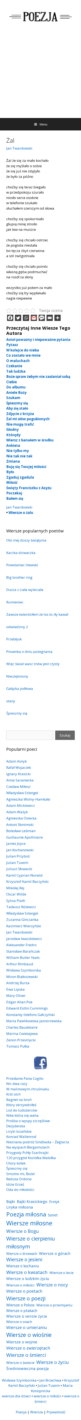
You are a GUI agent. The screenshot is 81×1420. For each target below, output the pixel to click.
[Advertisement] (40, 75)
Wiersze (36, 1412)
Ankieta (13, 445)
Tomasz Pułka (17, 1046)
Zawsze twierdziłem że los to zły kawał (37, 614)
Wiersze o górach (55, 1253)
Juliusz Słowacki (19, 868)
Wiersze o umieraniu (26, 1327)
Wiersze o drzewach (21, 1253)
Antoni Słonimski (20, 824)
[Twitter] (18, 317)
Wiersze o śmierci (26, 1354)
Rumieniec (14, 602)
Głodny (12, 429)
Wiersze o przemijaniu (54, 1305)
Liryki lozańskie (19, 1131)
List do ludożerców (21, 1110)
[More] (57, 317)
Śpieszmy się (17, 403)
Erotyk (54, 1201)
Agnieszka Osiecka (21, 818)
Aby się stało (17, 408)
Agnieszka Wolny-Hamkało (28, 799)
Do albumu (16, 387)
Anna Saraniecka (20, 780)
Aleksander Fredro (21, 944)
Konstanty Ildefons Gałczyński (30, 1014)
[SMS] (41, 317)
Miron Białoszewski (22, 976)
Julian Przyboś (18, 856)
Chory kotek (16, 1163)
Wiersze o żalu (21, 512)
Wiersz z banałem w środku (30, 440)
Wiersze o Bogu (22, 1231)
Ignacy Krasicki (18, 773)
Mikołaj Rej (15, 888)
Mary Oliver (16, 995)
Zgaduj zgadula (20, 477)
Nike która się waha (22, 1115)
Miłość (12, 482)
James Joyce (16, 843)
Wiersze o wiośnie (29, 1335)
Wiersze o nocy (52, 1285)
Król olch (13, 1094)
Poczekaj (14, 493)
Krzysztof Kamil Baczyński (27, 881)
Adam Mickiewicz (20, 805)
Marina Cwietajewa (22, 1033)
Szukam (13, 397)
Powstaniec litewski (22, 565)
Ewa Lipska (15, 989)
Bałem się (14, 498)
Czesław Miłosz (18, 786)
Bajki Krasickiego (32, 1201)
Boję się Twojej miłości (26, 466)
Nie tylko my (17, 450)
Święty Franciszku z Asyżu (29, 487)
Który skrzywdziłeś (21, 1104)
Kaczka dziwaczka (21, 552)
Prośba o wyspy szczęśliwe (28, 1120)
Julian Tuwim (17, 862)
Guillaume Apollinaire (24, 837)
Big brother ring (19, 577)
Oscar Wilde (16, 894)
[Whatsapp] (25, 317)
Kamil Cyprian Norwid (24, 875)
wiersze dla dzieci (16, 1396)
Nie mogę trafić (20, 424)
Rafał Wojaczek (18, 767)
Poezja (21, 1412)
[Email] (49, 317)
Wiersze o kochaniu (22, 1265)
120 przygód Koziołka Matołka (31, 1157)
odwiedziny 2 (17, 626)
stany (10, 701)
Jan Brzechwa (50, 1380)
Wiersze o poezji (25, 1298)
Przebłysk (14, 639)
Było (10, 471)
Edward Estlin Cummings (27, 1008)
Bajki (10, 1201)
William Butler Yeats (23, 957)
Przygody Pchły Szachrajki (27, 1152)
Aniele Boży (16, 392)
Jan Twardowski (19, 148)
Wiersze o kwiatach (27, 1272)
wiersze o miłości (47, 1396)
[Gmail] (33, 317)
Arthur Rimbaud (19, 964)
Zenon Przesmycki (21, 1040)
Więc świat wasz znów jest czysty (33, 663)
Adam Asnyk (16, 761)
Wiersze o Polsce (20, 1304)
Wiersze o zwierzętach (28, 1348)
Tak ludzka (16, 371)
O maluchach (18, 360)
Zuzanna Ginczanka (22, 919)
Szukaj (65, 735)
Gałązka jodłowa (19, 688)
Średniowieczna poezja (27, 1368)
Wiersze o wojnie (21, 1341)
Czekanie (14, 366)
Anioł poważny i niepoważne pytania (38, 339)
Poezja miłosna (26, 1214)
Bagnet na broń (19, 1099)
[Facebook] (10, 317)
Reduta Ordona (19, 1179)
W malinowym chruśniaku (27, 1089)
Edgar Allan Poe (19, 1002)
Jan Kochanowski (20, 850)
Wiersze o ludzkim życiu (27, 1278)
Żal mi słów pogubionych (28, 418)
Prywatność (56, 1412)
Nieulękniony (17, 676)
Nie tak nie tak (19, 456)
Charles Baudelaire (22, 1027)
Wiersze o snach (19, 1321)
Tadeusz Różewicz (21, 906)
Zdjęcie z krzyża (20, 413)
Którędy (13, 434)
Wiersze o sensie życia (26, 1316)
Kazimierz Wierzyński (23, 926)
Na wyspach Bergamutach (27, 1147)
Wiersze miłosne (29, 1223)
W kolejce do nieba (22, 350)
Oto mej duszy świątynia (26, 540)
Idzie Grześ (15, 1184)
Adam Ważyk (17, 811)
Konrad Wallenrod (21, 1136)
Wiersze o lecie (61, 1272)
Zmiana (13, 461)
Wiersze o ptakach (21, 1310)
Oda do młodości (20, 1189)
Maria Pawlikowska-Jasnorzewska (34, 1020)
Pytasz (12, 344)
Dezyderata (15, 1126)
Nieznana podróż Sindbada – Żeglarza (37, 1142)
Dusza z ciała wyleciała (24, 589)
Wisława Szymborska (23, 970)
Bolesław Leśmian (21, 830)
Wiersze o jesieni (24, 1259)
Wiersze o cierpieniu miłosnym (30, 1242)
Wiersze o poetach (24, 1291)
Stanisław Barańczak (23, 951)
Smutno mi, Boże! (20, 1173)
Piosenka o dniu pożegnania (29, 651)
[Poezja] (40, 16)
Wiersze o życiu (52, 1362)
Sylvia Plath (15, 900)
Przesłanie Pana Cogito (24, 1078)
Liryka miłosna (19, 1207)
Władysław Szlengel (22, 792)
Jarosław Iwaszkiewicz (24, 938)
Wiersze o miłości (20, 1285)
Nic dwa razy (16, 1083)
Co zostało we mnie (23, 355)
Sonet (53, 1214)
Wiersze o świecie (20, 1362)
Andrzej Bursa (17, 982)
